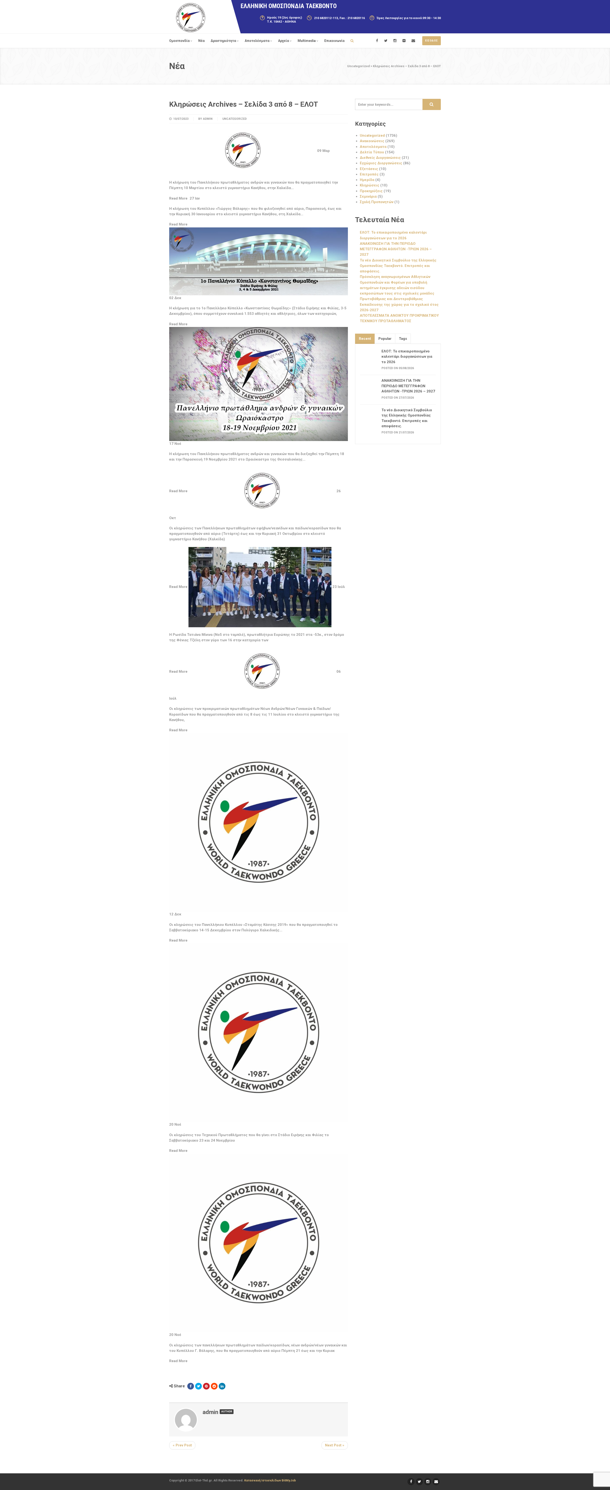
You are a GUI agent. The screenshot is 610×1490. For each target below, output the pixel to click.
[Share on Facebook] (190, 1386)
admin (208, 118)
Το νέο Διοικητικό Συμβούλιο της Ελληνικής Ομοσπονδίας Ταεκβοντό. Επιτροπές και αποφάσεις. (398, 266)
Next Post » (334, 1445)
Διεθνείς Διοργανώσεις (380, 158)
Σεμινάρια (368, 196)
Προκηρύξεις (371, 191)
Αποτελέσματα (257, 41)
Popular (384, 338)
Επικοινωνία (334, 41)
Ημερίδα (367, 180)
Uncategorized (234, 118)
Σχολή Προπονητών (376, 202)
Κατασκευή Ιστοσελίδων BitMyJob (270, 1480)
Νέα (201, 41)
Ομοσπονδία (179, 41)
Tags (403, 338)
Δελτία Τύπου (372, 152)
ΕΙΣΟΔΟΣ (431, 40)
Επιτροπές (369, 174)
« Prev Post (182, 1445)
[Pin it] (206, 1386)
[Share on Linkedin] (222, 1386)
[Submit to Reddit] (214, 1386)
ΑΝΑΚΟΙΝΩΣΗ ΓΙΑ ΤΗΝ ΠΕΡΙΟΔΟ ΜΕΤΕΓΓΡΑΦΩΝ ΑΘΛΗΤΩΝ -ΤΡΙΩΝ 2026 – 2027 (396, 249)
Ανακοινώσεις (372, 141)
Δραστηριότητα (223, 41)
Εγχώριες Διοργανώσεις (381, 163)
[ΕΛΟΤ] (190, 17)
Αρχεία (283, 41)
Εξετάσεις (369, 169)
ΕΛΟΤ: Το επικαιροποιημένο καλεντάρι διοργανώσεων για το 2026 (406, 356)
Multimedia (307, 41)
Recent (365, 338)
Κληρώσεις (369, 185)
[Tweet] (198, 1386)
